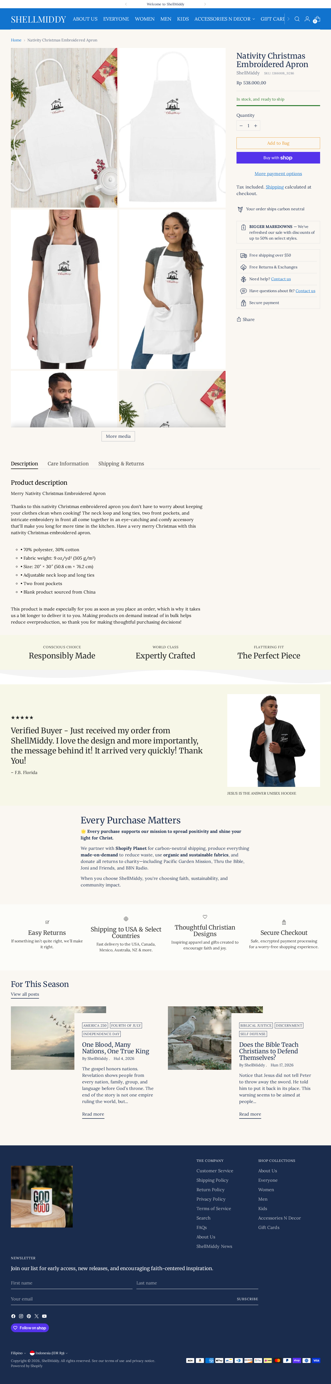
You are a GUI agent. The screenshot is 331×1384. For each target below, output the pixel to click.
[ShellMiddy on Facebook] (14, 1317)
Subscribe (247, 1299)
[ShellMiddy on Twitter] (37, 1317)
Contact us (281, 278)
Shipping (275, 187)
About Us (206, 1237)
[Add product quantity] (255, 126)
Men (263, 1199)
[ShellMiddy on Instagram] (21, 1317)
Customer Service (215, 1170)
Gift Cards (268, 1227)
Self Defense (253, 1034)
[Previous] (126, 4)
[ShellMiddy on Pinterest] (29, 1317)
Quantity (245, 115)
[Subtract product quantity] (241, 126)
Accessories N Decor (279, 1218)
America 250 (95, 1025)
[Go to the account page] (307, 19)
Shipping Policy (213, 1180)
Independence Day (101, 1034)
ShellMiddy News (214, 1246)
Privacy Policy (211, 1199)
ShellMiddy (248, 73)
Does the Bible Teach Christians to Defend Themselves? (269, 1051)
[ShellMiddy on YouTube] (45, 1317)
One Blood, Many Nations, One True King (116, 1048)
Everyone (268, 1180)
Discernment (289, 1025)
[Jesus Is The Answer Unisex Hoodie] (273, 740)
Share (248, 319)
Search (204, 1218)
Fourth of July (126, 1025)
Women (266, 1189)
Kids (262, 1208)
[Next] (205, 4)
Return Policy (211, 1189)
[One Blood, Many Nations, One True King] (58, 1064)
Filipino (17, 1353)
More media (118, 436)
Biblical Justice (256, 1025)
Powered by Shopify (26, 1366)
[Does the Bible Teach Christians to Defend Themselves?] (215, 1064)
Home (16, 40)
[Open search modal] (297, 19)
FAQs (202, 1227)
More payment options (278, 174)
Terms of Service (214, 1208)
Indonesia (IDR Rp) (50, 1353)
